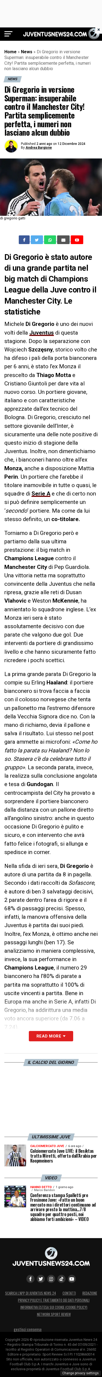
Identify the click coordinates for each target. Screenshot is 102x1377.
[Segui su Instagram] (51, 1279)
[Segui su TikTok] (61, 1279)
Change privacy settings (80, 1373)
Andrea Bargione (39, 147)
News (26, 51)
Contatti (69, 1293)
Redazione (89, 1293)
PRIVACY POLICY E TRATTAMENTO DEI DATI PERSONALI (53, 1300)
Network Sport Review (54, 1314)
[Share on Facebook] (25, 239)
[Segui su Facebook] (30, 1279)
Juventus (41, 332)
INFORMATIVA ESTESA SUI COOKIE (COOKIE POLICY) (53, 1307)
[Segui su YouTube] (72, 1279)
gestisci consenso (28, 1329)
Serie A (41, 493)
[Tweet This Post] (37, 239)
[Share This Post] (50, 239)
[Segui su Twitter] (41, 1279)
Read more (48, 1036)
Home (10, 51)
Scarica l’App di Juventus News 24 (30, 1293)
